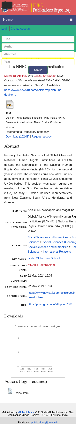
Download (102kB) (17, 136)
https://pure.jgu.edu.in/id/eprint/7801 (50, 304)
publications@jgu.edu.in (44, 422)
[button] (10, 391)
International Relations (57, 251)
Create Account (20, 28)
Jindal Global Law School (44, 258)
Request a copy (42, 136)
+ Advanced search (38, 76)
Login (4, 28)
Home (8, 19)
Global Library (26, 412)
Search (38, 69)
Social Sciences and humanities (48, 237)
